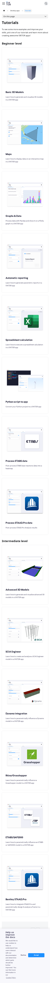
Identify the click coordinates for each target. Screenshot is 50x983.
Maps (9, 154)
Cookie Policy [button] (11, 978)
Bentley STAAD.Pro (16, 899)
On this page (9, 16)
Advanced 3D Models (17, 589)
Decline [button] (23, 955)
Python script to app (17, 401)
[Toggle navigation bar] (3, 3)
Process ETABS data (16, 460)
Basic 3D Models (15, 92)
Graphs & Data (13, 215)
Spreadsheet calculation (19, 339)
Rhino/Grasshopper (16, 775)
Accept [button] (36, 955)
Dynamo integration (16, 713)
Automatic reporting (17, 277)
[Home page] (4, 10)
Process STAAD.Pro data (19, 522)
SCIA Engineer (13, 651)
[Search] (46, 3)
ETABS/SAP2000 (14, 837)
